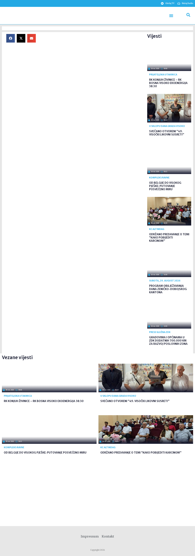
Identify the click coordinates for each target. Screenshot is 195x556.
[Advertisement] (92, 60)
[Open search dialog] (188, 15)
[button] (171, 15)
